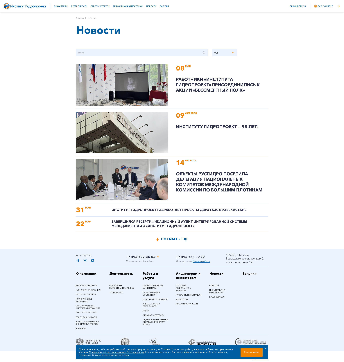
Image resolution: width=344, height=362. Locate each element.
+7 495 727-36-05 (140, 257)
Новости (151, 6)
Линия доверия (298, 6)
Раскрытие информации (188, 295)
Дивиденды (182, 299)
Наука (146, 311)
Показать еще (174, 239)
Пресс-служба (216, 297)
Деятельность (79, 6)
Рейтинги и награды (86, 317)
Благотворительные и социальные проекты (87, 322)
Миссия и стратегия (86, 285)
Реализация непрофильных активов (121, 286)
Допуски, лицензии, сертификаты (153, 286)
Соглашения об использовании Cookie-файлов (116, 352)
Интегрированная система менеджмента (88, 307)
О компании (60, 6)
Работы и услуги (100, 6)
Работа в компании (86, 313)
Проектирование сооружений (151, 293)
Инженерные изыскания (155, 299)
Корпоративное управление (84, 300)
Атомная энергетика (153, 315)
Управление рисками (187, 304)
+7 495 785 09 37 (190, 257)
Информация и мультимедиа (217, 291)
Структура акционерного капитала (183, 288)
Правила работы (201, 261)
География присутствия (88, 290)
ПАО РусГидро (325, 6)
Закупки (164, 6)
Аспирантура (116, 292)
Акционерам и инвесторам (128, 6)
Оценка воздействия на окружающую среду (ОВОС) (155, 322)
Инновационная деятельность (151, 305)
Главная (80, 18)
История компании (86, 294)
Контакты (81, 328)
